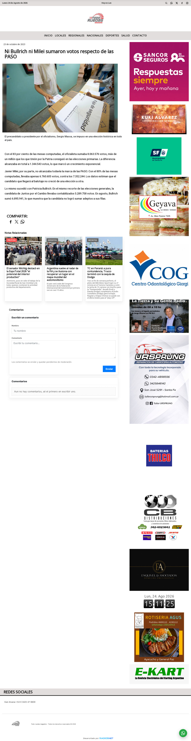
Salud (125, 35)
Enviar (109, 368)
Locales (60, 35)
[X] (176, 3)
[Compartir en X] (16, 222)
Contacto (139, 35)
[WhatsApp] (171, 3)
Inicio (48, 35)
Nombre (15, 325)
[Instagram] (187, 3)
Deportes (112, 35)
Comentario (17, 338)
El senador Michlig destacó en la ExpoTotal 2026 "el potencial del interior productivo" (23, 273)
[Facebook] (182, 3)
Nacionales (95, 35)
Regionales (76, 35)
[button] (166, 3)
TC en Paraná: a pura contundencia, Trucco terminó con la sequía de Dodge (101, 273)
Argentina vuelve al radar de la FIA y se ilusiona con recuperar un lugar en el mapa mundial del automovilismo (62, 274)
